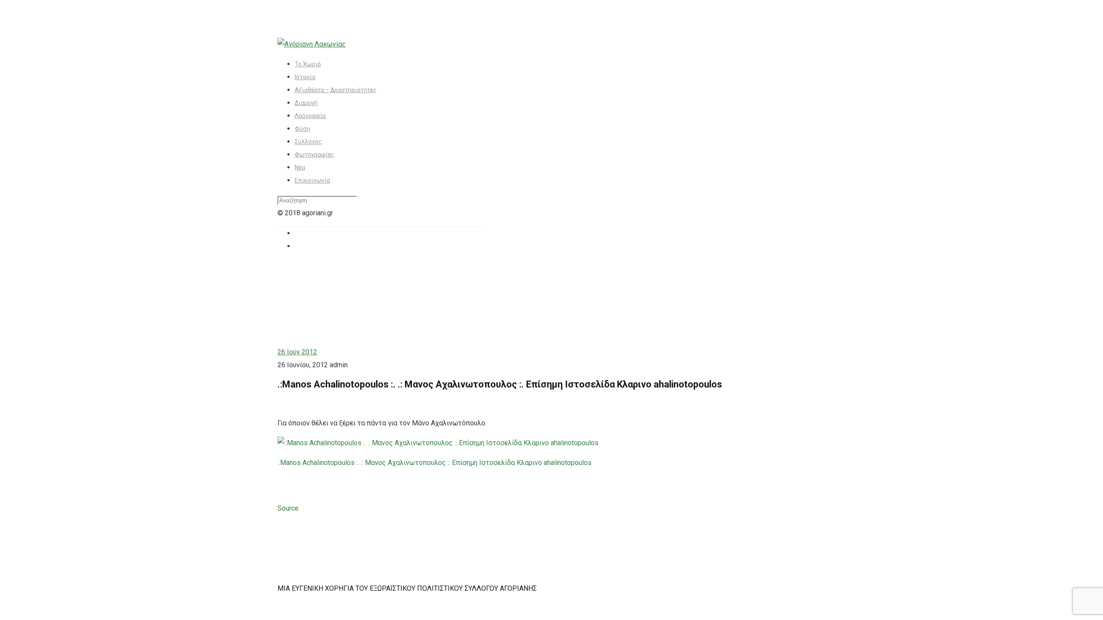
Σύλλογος (308, 141)
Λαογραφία (310, 115)
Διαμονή (306, 102)
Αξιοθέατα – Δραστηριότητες (336, 90)
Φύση (302, 128)
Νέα (300, 167)
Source (288, 508)
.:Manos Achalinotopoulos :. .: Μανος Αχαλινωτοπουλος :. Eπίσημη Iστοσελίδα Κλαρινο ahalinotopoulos (434, 463)
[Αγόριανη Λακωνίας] (311, 44)
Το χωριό (308, 64)
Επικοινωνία (312, 180)
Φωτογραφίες (314, 154)
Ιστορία (305, 77)
